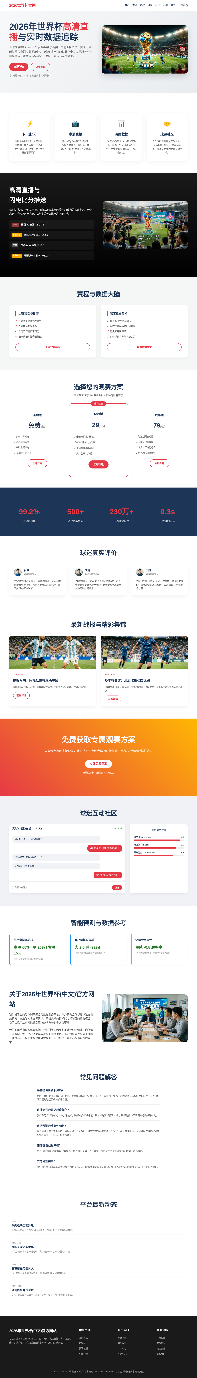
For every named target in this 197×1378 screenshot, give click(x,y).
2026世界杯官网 (22, 5)
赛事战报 (83, 1348)
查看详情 (21, 695)
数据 (142, 5)
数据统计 (83, 1343)
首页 (127, 5)
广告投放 (161, 1338)
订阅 (150, 5)
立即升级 (98, 464)
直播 (134, 5)
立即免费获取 (98, 763)
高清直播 (83, 1338)
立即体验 (19, 66)
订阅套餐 (83, 1354)
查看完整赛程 (52, 347)
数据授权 (161, 1343)
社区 (157, 5)
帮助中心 (122, 1354)
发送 (117, 887)
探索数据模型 (144, 347)
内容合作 (161, 1348)
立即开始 (37, 463)
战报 (165, 5)
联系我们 (161, 1354)
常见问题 (183, 5)
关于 (173, 5)
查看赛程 (40, 67)
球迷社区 (122, 1338)
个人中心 (122, 1348)
